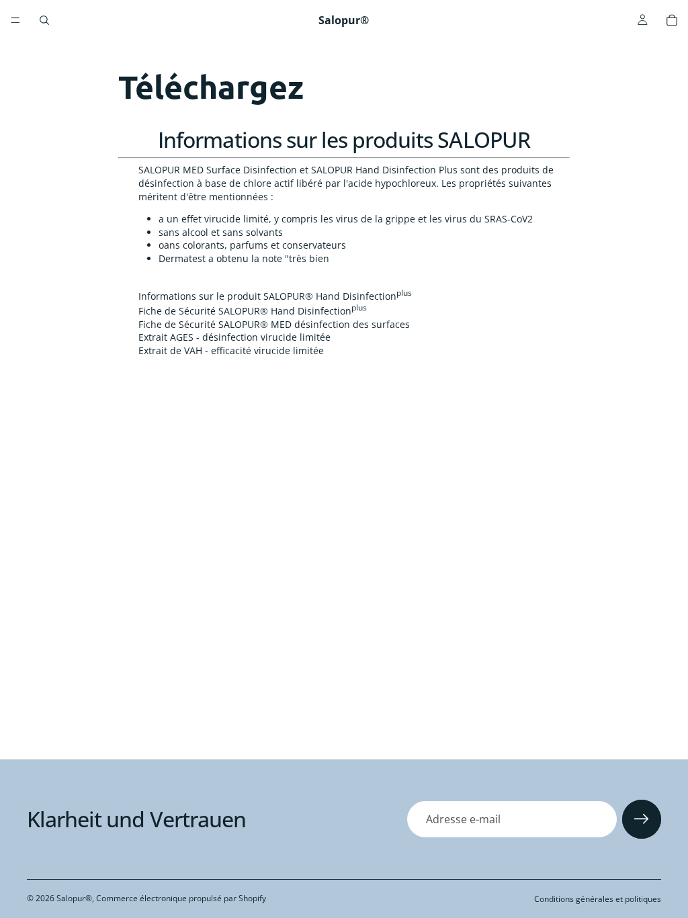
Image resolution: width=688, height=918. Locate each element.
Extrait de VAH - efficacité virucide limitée (231, 350)
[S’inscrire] (641, 819)
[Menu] (15, 20)
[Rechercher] (44, 20)
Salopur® (74, 898)
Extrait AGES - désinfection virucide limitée (234, 337)
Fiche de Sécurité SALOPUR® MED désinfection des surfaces (274, 324)
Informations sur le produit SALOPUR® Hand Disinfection (275, 296)
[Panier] (672, 20)
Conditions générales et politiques (597, 899)
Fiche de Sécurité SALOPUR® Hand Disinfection (252, 310)
